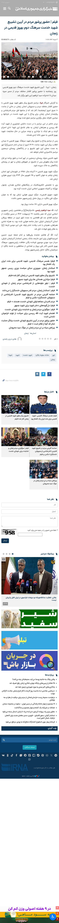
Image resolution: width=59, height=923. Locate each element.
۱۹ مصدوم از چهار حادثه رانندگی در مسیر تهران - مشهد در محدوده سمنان (28, 703)
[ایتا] (29, 756)
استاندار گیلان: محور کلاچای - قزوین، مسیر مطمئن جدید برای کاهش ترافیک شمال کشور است (30, 717)
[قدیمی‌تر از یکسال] (44, 404)
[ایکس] (51, 756)
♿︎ (53, 916)
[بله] (38, 756)
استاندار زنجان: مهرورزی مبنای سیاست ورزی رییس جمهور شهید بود (28, 269)
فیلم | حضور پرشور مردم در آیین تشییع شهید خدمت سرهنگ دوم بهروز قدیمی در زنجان (31, 27)
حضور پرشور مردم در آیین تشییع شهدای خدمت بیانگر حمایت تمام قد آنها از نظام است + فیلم (28, 322)
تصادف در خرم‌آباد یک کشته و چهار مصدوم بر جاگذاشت (34, 707)
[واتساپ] (29, 759)
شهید (17, 355)
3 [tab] (6, 554)
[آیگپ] (34, 756)
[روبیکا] (47, 756)
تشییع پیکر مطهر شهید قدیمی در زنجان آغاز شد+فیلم (32, 275)
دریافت (47, 81)
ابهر (53, 355)
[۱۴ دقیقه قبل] (29, 575)
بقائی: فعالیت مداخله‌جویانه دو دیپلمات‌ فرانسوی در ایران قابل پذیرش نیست (31, 599)
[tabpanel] (29, 582)
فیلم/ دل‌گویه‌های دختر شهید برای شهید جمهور (34, 306)
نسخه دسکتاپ (29, 747)
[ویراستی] (21, 756)
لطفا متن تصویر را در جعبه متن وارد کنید (42, 530)
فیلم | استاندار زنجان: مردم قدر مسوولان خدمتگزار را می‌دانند (28, 290)
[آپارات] (42, 756)
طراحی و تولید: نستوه (28, 776)
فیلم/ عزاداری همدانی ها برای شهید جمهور (36, 279)
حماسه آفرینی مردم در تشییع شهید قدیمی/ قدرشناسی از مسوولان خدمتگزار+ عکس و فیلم (28, 296)
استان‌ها (33, 333)
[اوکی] (7, 756)
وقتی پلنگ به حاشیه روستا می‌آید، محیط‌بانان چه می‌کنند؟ (33, 679)
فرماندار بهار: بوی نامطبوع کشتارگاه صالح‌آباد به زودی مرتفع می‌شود (30, 722)
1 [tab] (12, 554)
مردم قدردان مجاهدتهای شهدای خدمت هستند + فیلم (31, 302)
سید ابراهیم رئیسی (42, 210)
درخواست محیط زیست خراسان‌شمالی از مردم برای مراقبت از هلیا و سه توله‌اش (29, 699)
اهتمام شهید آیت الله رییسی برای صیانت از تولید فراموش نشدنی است (28, 315)
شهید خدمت (27, 355)
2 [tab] (9, 554)
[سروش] (25, 756)
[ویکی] (3, 756)
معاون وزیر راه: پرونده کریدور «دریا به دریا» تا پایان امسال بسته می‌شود (28, 711)
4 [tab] (3, 554)
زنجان (26, 333)
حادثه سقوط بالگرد (42, 355)
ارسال (5, 540)
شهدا (10, 355)
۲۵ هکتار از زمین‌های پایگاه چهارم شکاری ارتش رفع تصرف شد (32, 683)
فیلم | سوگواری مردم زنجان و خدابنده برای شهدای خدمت (30, 309)
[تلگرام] (56, 756)
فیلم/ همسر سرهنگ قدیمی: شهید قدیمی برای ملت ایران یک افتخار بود (28, 262)
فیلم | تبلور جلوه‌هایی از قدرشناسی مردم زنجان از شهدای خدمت (28, 285)
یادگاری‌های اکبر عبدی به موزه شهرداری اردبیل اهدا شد (35, 687)
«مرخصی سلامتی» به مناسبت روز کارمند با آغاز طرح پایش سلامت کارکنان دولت (28, 692)
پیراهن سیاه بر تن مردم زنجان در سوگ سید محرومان (32, 328)
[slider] (13, 77)
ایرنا (34, 9)
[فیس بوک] (16, 756)
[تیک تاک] (12, 756)
